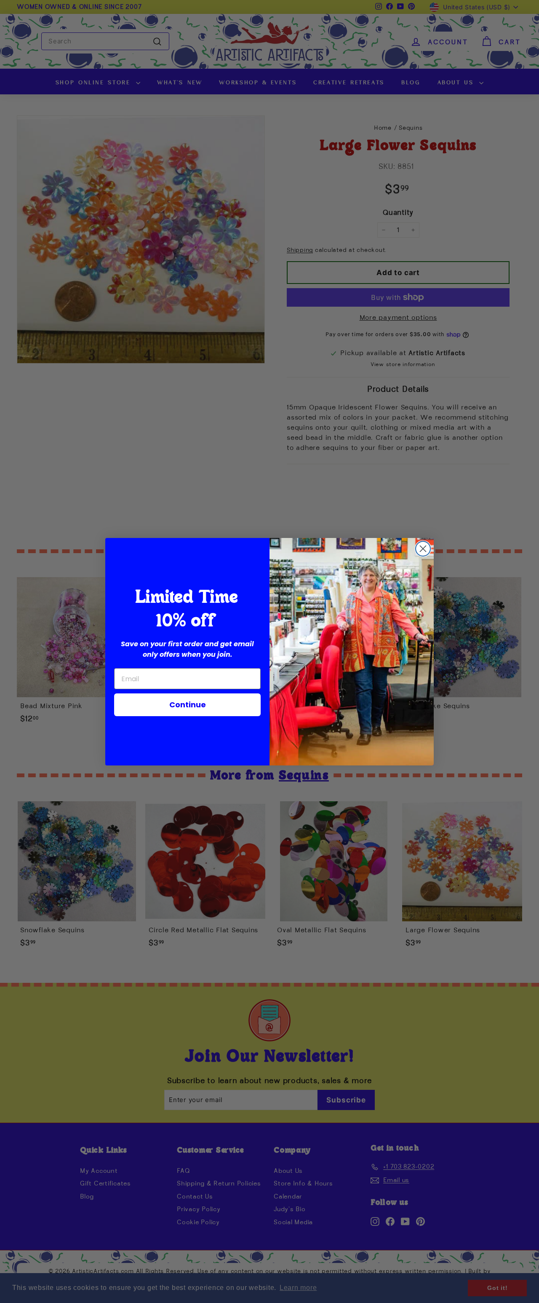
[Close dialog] (423, 548)
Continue (187, 704)
